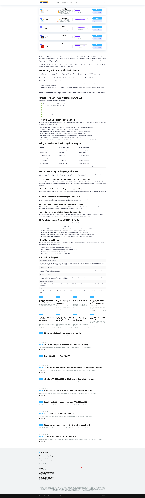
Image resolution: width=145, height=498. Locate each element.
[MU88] (42, 47)
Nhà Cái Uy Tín (65, 2)
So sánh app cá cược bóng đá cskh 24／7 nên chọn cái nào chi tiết (63, 319)
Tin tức (70, 2)
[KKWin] (42, 12)
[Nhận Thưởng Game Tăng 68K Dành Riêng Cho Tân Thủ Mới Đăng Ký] (44, 1)
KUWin (46, 19)
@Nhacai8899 (59, 495)
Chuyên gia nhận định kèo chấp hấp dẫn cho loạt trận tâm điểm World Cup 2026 (97, 302)
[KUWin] (42, 20)
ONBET (47, 28)
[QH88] (42, 38)
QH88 (46, 37)
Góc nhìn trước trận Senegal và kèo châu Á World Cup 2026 (79, 319)
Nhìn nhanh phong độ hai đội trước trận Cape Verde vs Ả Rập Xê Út (63, 302)
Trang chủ (58, 2)
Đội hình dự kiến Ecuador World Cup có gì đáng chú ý (46, 301)
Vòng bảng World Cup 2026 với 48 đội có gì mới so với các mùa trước (46, 319)
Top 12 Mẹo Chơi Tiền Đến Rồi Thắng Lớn (97, 318)
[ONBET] (42, 29)
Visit (98, 9)
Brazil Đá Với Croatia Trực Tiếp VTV (57, 356)
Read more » (42, 338)
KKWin (46, 11)
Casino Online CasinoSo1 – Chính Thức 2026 (60, 436)
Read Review (98, 12)
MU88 (46, 46)
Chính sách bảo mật (93, 495)
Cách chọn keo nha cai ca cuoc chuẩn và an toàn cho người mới (67, 425)
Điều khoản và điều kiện (102, 495)
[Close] (81, 467)
